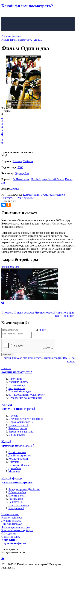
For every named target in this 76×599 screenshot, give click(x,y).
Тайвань (28, 161)
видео (15, 266)
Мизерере (14, 471)
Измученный (16, 508)
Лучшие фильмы (11, 36)
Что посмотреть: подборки (17, 530)
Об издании (8, 533)
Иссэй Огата (56, 179)
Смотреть (7, 197)
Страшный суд (17, 385)
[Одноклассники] (8, 205)
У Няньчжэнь (21, 179)
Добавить (8, 354)
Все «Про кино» (65, 315)
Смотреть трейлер (54, 194)
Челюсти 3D (15, 501)
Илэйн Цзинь (39, 179)
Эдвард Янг (22, 173)
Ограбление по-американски (25, 397)
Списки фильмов (24, 312)
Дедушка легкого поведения (25, 418)
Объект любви (17, 492)
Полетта (13, 415)
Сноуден (13, 461)
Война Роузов (16, 434)
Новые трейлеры (11, 517)
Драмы (14, 188)
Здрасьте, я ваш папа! (21, 431)
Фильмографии (65, 312)
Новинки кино (10, 514)
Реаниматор (15, 498)
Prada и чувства (17, 428)
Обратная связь (10, 536)
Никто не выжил (18, 505)
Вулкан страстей (18, 425)
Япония (17, 161)
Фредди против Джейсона (24, 489)
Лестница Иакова (19, 465)
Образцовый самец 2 (21, 421)
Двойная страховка (19, 455)
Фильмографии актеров (15, 527)
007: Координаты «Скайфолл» (26, 394)
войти (43, 329)
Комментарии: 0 (32, 194)
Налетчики (15, 378)
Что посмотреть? (45, 312)
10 (2, 146)
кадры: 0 (6, 266)
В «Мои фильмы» (24, 197)
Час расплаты (16, 388)
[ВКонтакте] (3, 205)
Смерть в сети (16, 495)
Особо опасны (17, 452)
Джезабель (14, 468)
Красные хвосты (18, 381)
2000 (20, 167)
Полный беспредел (19, 391)
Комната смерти (18, 458)
